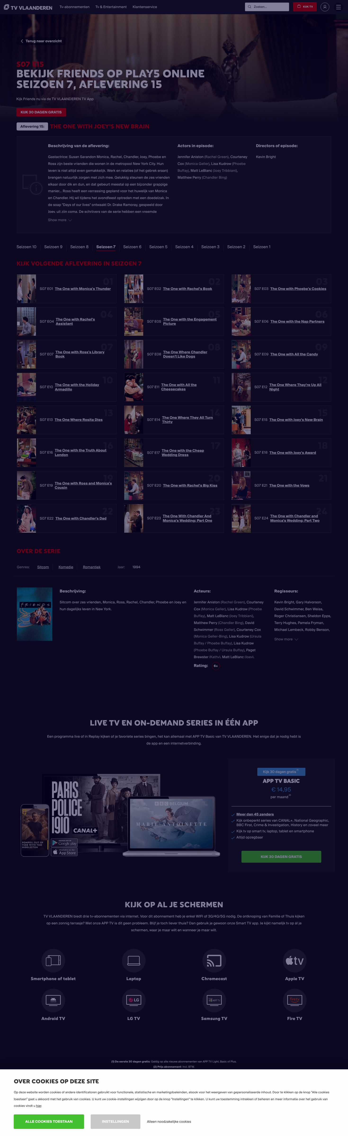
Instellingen (115, 1121)
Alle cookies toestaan (48, 1121)
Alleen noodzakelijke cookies (169, 1121)
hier (38, 1106)
